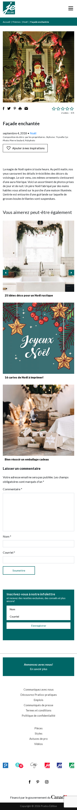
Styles (38, 733)
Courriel (9, 552)
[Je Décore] (9, 9)
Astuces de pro (38, 738)
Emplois (38, 700)
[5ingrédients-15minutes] (19, 765)
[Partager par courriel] (26, 108)
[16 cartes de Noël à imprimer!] (38, 338)
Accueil (6, 21)
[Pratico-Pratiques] (5, 765)
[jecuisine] (47, 765)
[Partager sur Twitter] (9, 108)
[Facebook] (29, 782)
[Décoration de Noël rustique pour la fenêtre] (38, 256)
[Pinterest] (37, 782)
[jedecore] (59, 765)
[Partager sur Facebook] (3, 108)
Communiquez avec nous (39, 689)
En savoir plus (38, 667)
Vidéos (38, 744)
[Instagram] (46, 782)
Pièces (38, 728)
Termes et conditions (38, 710)
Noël (25, 21)
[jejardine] (71, 765)
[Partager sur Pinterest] (15, 108)
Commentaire (12, 489)
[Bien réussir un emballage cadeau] (38, 420)
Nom (7, 536)
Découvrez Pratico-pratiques (38, 694)
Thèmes (16, 21)
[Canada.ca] (59, 796)
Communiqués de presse (38, 705)
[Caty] (33, 765)
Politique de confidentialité (38, 715)
